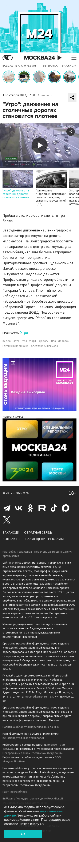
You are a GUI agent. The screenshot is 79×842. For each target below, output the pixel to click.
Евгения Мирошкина (15, 346)
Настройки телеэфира (17, 552)
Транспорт (45, 95)
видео (7, 340)
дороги (43, 340)
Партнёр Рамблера (15, 792)
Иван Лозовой (60, 340)
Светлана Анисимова (44, 346)
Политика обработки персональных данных (31, 727)
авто (16, 340)
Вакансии (11, 532)
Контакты (11, 539)
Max (66, 508)
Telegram (7, 508)
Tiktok (54, 508)
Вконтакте (18, 508)
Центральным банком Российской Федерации (32, 753)
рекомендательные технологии (23, 738)
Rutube (42, 508)
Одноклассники (30, 508)
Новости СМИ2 (13, 416)
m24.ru (13, 563)
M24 (26, 493)
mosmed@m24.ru (36, 697)
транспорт (29, 340)
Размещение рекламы (44, 539)
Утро (24, 332)
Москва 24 (39, 57)
